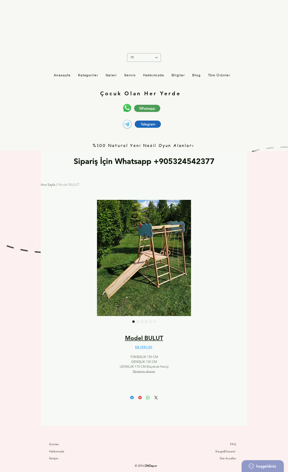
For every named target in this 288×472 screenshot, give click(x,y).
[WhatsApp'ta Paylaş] (148, 397)
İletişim (54, 458)
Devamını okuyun (144, 371)
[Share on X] (156, 397)
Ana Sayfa (48, 185)
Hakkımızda (56, 451)
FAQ (233, 444)
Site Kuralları (228, 458)
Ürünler (54, 444)
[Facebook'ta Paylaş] (132, 397)
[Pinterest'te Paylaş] (140, 397)
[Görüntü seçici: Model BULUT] (133, 321)
